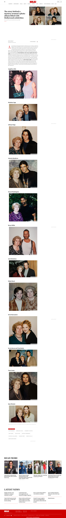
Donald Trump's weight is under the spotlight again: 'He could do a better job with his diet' (39, 500)
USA (58, 1)
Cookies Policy (31, 515)
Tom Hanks (11, 433)
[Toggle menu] (4, 1)
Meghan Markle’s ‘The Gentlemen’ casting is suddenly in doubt (9, 494)
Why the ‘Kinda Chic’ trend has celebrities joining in (40, 476)
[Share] (37, 41)
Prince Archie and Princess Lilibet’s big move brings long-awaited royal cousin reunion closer (24, 500)
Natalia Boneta (51, 498)
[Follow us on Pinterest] (9, 515)
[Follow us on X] (6, 515)
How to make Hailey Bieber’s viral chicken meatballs (39, 493)
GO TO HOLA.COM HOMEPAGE (33, 517)
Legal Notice (24, 515)
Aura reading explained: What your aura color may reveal (53, 494)
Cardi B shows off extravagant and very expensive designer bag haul (25, 494)
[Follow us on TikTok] (11, 515)
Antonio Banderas (26, 433)
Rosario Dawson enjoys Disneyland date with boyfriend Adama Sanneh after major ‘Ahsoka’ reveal (25, 477)
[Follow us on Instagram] (8, 515)
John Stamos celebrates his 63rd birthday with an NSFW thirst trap (10, 476)
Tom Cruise (17, 433)
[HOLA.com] (33, 1)
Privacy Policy (17, 515)
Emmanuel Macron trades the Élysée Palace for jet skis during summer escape (54, 476)
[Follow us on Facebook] (4, 515)
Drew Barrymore (12, 438)
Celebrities (34, 5)
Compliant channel (40, 515)
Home (31, 5)
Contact (47, 515)
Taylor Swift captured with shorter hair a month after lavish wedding (10, 499)
